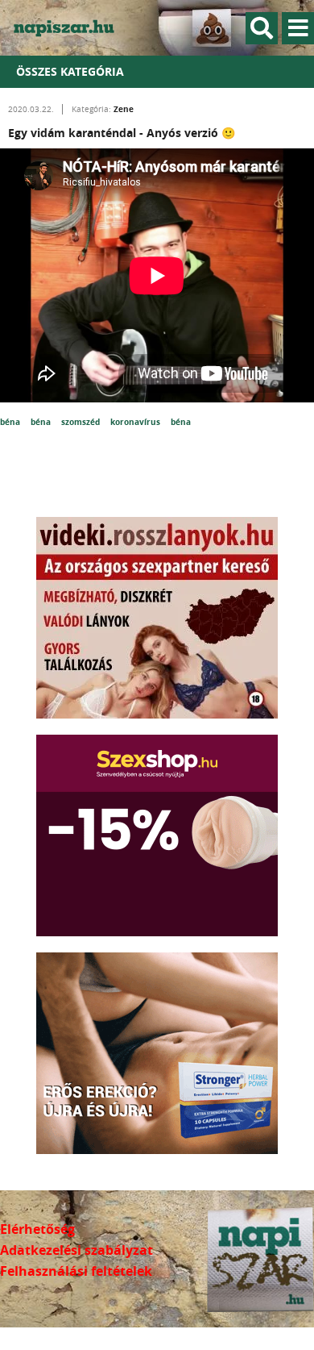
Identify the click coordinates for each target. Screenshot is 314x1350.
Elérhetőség (37, 1229)
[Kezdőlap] (72, 28)
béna (11, 421)
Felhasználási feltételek (76, 1271)
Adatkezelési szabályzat (76, 1250)
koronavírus (136, 421)
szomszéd (81, 421)
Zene (124, 109)
